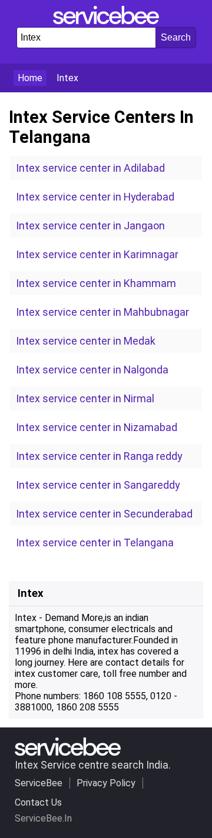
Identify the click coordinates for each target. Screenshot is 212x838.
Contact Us (38, 802)
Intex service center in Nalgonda (92, 369)
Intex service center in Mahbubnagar (102, 312)
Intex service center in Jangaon (90, 225)
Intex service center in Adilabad (90, 168)
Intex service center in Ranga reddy (99, 456)
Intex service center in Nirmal (85, 398)
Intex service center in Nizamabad (96, 427)
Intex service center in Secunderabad (104, 514)
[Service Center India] (106, 20)
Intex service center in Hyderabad (95, 197)
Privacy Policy (106, 783)
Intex (67, 78)
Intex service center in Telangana (95, 542)
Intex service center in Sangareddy (98, 485)
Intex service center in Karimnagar (97, 254)
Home (30, 78)
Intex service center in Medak (85, 341)
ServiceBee (38, 783)
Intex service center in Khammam (96, 283)
